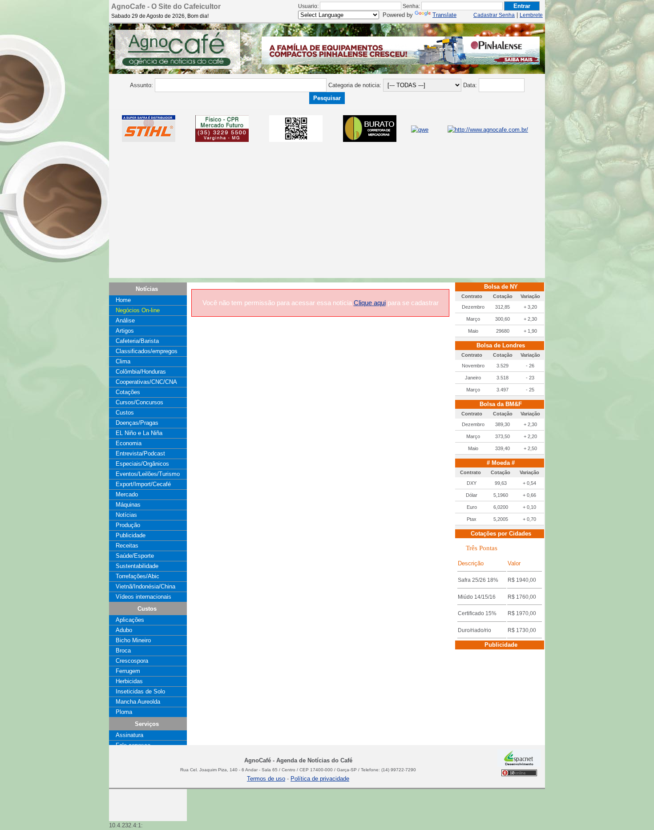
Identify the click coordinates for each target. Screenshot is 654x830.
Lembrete (531, 15)
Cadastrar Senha (494, 15)
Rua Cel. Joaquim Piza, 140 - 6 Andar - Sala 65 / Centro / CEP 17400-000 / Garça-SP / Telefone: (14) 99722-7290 (298, 769)
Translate (444, 15)
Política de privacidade (320, 778)
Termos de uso (266, 778)
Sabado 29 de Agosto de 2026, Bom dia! (160, 16)
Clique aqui (370, 302)
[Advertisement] (327, 215)
